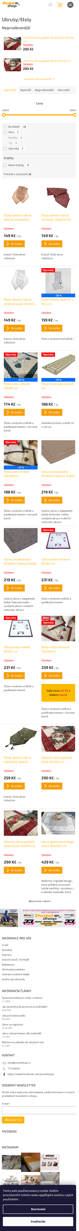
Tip (12, 143)
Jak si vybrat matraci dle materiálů (21, 1033)
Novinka (15, 138)
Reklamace (8, 965)
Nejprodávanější (44, 90)
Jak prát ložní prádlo (13, 1016)
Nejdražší (25, 90)
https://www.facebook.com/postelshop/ (31, 1074)
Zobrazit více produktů (37, 78)
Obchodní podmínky (13, 970)
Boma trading (18, 165)
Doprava (7, 955)
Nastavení (38, 1209)
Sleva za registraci (12, 1025)
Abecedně (64, 90)
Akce (13, 132)
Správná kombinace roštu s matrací (22, 998)
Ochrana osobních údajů (15, 974)
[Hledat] (50, 5)
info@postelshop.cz (19, 1063)
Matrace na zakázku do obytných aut (23, 1042)
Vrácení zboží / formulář (15, 960)
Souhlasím (38, 1221)
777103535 (14, 1069)
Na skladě (17, 127)
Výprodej (15, 149)
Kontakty (7, 950)
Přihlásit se (13, 1120)
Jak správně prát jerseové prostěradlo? (25, 1007)
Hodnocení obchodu (13, 979)
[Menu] (70, 5)
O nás (5, 945)
